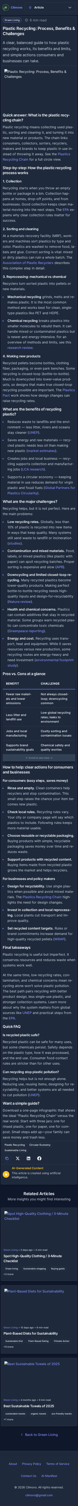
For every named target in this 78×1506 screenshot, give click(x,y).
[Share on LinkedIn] (28, 1158)
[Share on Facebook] (39, 1158)
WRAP (59, 939)
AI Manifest (49, 1476)
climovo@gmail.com (39, 1495)
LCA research (33, 469)
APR (60, 567)
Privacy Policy (31, 1464)
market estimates (41, 451)
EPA (66, 210)
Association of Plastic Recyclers (28, 263)
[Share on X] (18, 1158)
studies (15, 543)
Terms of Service (57, 1464)
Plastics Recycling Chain (42, 897)
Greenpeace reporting (26, 631)
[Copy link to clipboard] (7, 1158)
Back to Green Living (41, 1435)
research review (20, 348)
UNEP (33, 432)
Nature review (20, 602)
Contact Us (28, 1476)
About (13, 1464)
